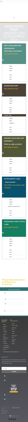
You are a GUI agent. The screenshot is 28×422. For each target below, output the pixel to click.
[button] (14, 18)
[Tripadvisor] (15, 419)
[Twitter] (13, 419)
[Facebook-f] (11, 419)
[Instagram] (9, 419)
